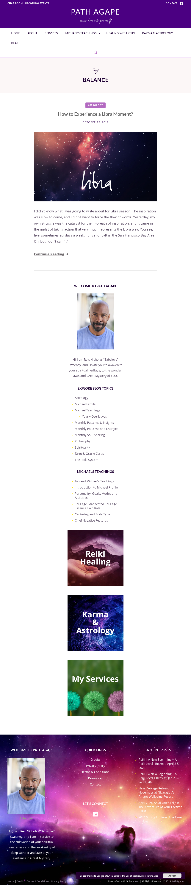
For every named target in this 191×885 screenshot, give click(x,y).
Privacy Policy (95, 766)
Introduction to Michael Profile (96, 487)
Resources (95, 778)
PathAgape (177, 881)
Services (51, 33)
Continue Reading (49, 254)
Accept (172, 875)
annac (135, 881)
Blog (15, 43)
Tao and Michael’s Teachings (94, 481)
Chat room (15, 3)
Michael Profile (85, 404)
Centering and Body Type (92, 514)
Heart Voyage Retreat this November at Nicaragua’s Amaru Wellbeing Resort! (157, 792)
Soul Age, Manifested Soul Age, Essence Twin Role (96, 506)
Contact (172, 3)
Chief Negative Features (91, 520)
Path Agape (95, 11)
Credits (95, 760)
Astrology (95, 105)
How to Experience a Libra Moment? (95, 114)
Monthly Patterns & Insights (94, 423)
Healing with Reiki (120, 33)
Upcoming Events (37, 3)
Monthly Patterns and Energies (96, 429)
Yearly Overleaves (94, 416)
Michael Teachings (87, 410)
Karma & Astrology (157, 33)
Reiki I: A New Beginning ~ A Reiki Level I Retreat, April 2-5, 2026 (159, 764)
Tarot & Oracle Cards (89, 454)
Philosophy (82, 441)
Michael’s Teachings (81, 33)
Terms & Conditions (95, 772)
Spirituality (82, 447)
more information (150, 875)
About (32, 33)
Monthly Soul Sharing (90, 435)
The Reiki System (86, 460)
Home (15, 33)
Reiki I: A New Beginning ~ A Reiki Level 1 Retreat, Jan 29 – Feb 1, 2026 (159, 778)
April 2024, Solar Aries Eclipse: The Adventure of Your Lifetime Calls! (160, 807)
